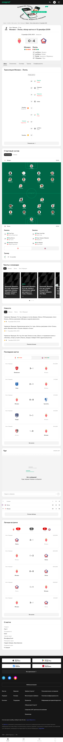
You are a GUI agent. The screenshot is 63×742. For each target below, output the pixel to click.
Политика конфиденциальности (50, 695)
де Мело (38, 52)
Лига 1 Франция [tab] (24, 312)
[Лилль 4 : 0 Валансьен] (34, 49)
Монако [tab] (10, 312)
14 (6, 340)
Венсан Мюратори (13, 235)
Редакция (4, 695)
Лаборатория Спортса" (31, 705)
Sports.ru (6, 724)
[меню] (59, 2)
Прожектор (28, 700)
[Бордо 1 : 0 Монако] (26, 49)
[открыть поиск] (50, 2)
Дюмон (44, 52)
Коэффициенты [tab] (38, 63)
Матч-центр (14, 23)
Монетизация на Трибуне (31, 695)
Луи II (5, 629)
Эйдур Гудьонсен (12, 244)
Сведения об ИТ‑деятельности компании (36, 709)
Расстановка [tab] (8, 154)
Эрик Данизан (18, 643)
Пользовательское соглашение (50, 691)
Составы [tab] (21, 63)
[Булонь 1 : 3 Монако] (24, 49)
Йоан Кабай (39, 244)
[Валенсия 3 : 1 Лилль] (35, 49)
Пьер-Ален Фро (41, 233)
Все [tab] (6, 312)
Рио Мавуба (40, 242)
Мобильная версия (31, 684)
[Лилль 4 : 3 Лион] (36, 49)
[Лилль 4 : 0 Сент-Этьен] (38, 49)
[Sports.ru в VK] (10, 678)
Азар (38, 115)
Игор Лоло (11, 233)
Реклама (15, 695)
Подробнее (41, 728)
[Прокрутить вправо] (57, 285)
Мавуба (39, 80)
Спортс (4, 23)
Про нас (4, 691)
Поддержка (16, 700)
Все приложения (30, 671)
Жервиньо (49, 56)
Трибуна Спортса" (29, 691)
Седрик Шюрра (8, 643)
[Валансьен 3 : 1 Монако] (30, 49)
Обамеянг (38, 58)
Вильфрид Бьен (8, 638)
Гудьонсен (23, 122)
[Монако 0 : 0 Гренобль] (27, 49)
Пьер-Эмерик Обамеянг (43, 238)
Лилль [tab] (16, 312)
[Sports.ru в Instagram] (16, 678)
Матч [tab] (5, 63)
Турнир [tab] (29, 63)
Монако (27, 47)
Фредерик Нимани (13, 242)
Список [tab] (15, 154)
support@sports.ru (30, 720)
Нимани (24, 121)
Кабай (44, 54)
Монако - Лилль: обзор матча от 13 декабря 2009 (36, 23)
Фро (43, 58)
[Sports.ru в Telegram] (4, 678)
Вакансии (15, 691)
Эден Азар (39, 235)
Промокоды (28, 714)
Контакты (4, 700)
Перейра (24, 107)
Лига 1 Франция (21, 23)
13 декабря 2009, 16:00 (28, 34)
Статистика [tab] (12, 63)
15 (6, 321)
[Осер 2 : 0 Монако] (28, 49)
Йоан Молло (11, 238)
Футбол (9, 23)
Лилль (35, 47)
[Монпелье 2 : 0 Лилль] (32, 49)
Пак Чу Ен (10, 239)
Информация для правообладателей (51, 700)
